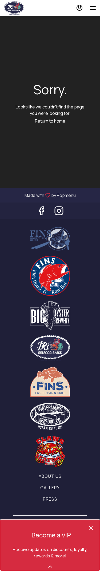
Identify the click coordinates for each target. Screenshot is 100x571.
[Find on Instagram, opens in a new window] (59, 212)
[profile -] (79, 8)
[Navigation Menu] (93, 8)
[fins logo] (50, 238)
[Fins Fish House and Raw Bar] (50, 275)
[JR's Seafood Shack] (50, 347)
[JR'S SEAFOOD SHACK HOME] (28, 8)
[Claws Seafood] (50, 451)
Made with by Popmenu (40, 195)
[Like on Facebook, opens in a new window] (41, 212)
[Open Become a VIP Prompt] (50, 566)
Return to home (50, 121)
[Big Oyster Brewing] (50, 315)
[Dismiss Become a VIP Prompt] (91, 528)
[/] (50, 381)
